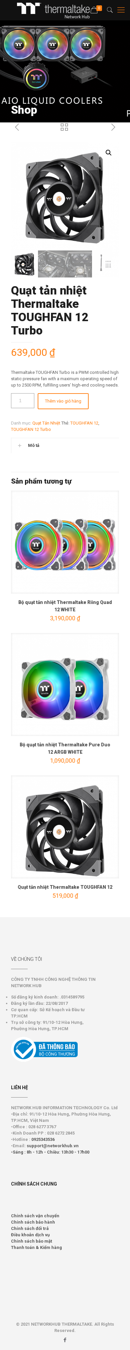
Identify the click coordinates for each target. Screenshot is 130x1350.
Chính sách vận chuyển (35, 1215)
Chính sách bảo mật (31, 1241)
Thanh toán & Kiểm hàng (36, 1247)
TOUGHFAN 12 (84, 423)
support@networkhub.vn (53, 1145)
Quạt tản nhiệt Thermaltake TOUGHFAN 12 (65, 887)
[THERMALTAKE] (56, 10)
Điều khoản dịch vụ (30, 1234)
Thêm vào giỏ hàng (63, 401)
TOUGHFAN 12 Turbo (31, 429)
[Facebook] (65, 1340)
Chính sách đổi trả (30, 1228)
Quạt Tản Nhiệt (46, 423)
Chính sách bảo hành (33, 1222)
